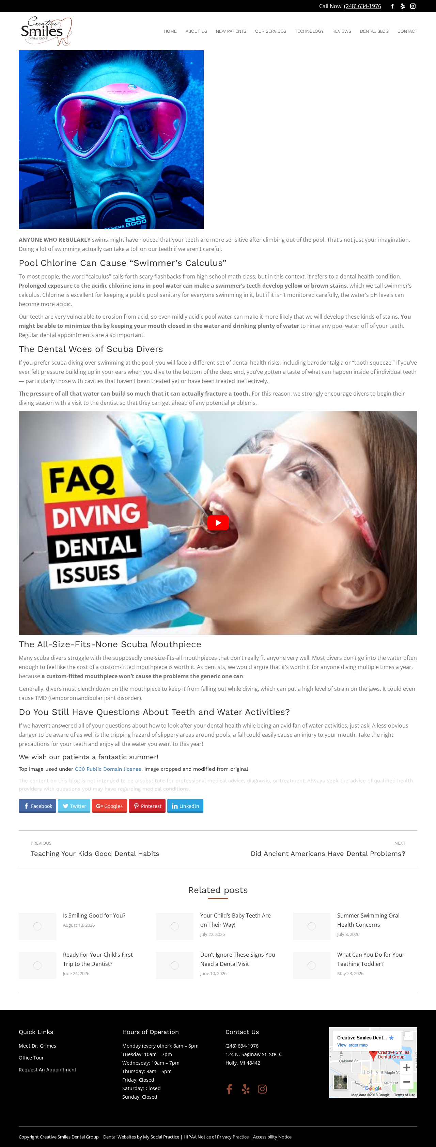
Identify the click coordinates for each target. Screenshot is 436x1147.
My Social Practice (160, 1137)
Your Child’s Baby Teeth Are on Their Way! (235, 920)
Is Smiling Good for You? (94, 915)
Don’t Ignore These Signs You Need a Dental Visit (237, 959)
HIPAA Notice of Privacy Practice (216, 1137)
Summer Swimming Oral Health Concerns (368, 920)
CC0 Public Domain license (108, 769)
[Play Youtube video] (218, 523)
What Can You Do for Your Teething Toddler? (371, 959)
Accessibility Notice (272, 1137)
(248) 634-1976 (362, 6)
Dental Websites (119, 1137)
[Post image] (37, 926)
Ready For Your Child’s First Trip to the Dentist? (98, 959)
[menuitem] (170, 31)
